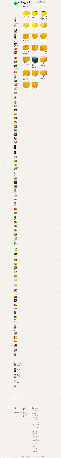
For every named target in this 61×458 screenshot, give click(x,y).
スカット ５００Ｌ (34, 78)
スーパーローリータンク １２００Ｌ (27, 64)
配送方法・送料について (35, 456)
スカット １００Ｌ (34, 66)
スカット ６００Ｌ (42, 77)
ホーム (15, 456)
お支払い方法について (30, 456)
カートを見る (45, 1)
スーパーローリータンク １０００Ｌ (44, 53)
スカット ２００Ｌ (42, 64)
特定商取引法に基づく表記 (40, 456)
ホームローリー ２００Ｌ (43, 18)
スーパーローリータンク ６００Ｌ (27, 52)
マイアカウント (40, 1)
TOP (23, 6)
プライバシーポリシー (25, 456)
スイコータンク (30, 6)
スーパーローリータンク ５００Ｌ (44, 41)
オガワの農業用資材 (26, 6)
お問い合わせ (21, 456)
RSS (43, 456)
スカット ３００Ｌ (25, 78)
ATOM (45, 456)
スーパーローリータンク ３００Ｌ (36, 41)
